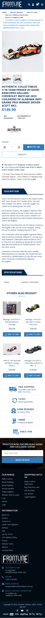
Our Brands (28, 494)
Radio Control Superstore (29, 482)
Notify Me (34, 147)
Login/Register (30, 497)
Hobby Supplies (8, 492)
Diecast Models (8, 488)
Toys (4, 498)
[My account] (33, 4)
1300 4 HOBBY (11, 579)
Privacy (4, 540)
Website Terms (8, 544)
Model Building (7, 482)
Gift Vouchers (29, 490)
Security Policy (7, 550)
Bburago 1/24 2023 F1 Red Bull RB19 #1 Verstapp (12, 322)
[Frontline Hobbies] (12, 4)
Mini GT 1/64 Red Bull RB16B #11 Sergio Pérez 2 (11, 363)
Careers (5, 518)
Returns (5, 547)
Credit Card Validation (10, 524)
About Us (5, 515)
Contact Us (6, 521)
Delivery (5, 528)
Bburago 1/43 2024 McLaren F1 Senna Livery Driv (33, 322)
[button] (22, 155)
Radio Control (7, 479)
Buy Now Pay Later (31, 487)
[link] (17, 610)
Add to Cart (13, 334)
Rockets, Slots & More (10, 495)
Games (4, 501)
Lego (4, 504)
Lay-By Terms (7, 534)
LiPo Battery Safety (9, 537)
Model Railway (7, 485)
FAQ (3, 531)
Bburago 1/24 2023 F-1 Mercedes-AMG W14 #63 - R (33, 363)
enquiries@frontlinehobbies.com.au (19, 586)
